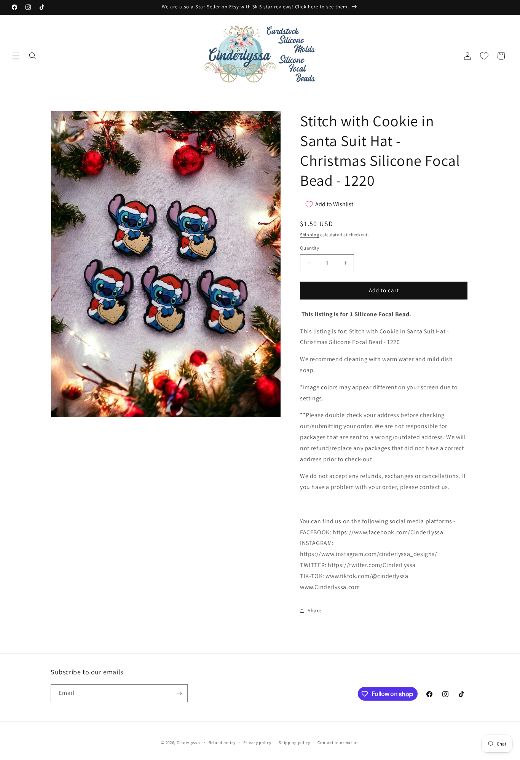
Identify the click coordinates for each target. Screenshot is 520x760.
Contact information (338, 742)
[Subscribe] (179, 693)
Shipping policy (294, 742)
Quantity (309, 248)
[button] (16, 56)
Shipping (309, 234)
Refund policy (222, 742)
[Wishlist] (484, 56)
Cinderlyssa (188, 742)
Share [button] (315, 610)
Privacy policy (257, 742)
